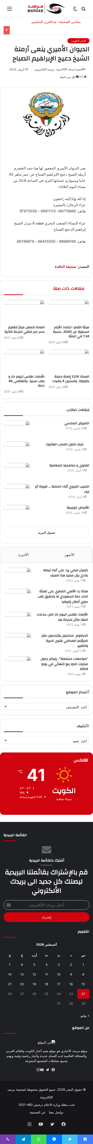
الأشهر (69, 554)
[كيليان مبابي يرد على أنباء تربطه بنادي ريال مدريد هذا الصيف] (18, 576)
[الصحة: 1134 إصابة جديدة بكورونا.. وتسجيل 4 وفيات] (68, 360)
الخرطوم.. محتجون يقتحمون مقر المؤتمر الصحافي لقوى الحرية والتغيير (64, 641)
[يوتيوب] (43, 1070)
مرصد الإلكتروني (44, 69)
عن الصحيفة (38, 1112)
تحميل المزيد (46, 532)
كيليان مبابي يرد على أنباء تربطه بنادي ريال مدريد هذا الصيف (65, 573)
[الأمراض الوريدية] (17, 514)
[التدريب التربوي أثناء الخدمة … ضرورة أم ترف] (17, 493)
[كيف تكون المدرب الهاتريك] (17, 451)
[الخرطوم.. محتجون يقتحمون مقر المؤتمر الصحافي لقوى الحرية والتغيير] (18, 642)
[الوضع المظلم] (75, 10)
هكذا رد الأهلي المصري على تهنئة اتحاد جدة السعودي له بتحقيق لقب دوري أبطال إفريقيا (63, 596)
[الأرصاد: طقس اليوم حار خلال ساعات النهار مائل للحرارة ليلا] (18, 621)
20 (22, 984)
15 (83, 984)
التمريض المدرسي (76, 423)
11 (46, 974)
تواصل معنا (56, 1112)
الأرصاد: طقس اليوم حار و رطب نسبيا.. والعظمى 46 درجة (26, 381)
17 (58, 984)
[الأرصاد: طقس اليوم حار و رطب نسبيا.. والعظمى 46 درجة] (24, 360)
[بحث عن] (83, 10)
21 (9, 984)
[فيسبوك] (55, 1070)
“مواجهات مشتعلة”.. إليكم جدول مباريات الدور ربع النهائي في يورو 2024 (64, 664)
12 (34, 974)
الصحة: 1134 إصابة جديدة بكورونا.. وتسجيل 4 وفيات (70, 379)
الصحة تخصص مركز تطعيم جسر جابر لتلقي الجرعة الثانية (25, 329)
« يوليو (85, 1015)
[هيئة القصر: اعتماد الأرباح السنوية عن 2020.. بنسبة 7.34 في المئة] (68, 311)
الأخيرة (23, 554)
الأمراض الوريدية (78, 508)
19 (34, 984)
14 (9, 974)
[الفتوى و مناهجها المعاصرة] (17, 472)
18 (46, 984)
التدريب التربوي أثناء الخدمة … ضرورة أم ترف (62, 489)
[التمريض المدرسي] (17, 429)
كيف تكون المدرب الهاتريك (67, 444)
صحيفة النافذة (65, 266)
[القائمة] (9, 10)
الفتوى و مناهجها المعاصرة (69, 465)
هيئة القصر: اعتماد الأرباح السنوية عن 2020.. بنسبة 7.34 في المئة (71, 331)
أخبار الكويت (78, 40)
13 (22, 974)
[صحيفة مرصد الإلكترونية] (46, 8)
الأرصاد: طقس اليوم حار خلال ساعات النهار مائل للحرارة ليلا (62, 617)
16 (71, 984)
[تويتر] (49, 1070)
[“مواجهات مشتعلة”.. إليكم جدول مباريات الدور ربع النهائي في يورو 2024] (18, 665)
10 (58, 974)
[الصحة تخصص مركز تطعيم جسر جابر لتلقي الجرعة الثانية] (24, 311)
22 (83, 994)
